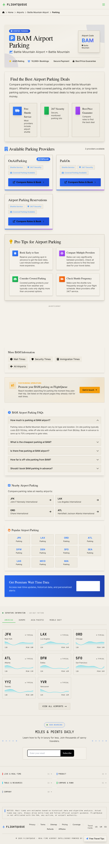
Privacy (32, 824)
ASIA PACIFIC (37, 620)
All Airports (20, 366)
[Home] (3, 12)
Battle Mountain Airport (38, 12)
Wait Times (19, 359)
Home (10, 12)
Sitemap (53, 824)
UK (101, 827)
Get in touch (88, 390)
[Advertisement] (54, 325)
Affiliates (62, 829)
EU (105, 827)
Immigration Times (70, 359)
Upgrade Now (85, 586)
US (96, 827)
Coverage (76, 824)
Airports (20, 12)
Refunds (50, 829)
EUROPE (22, 620)
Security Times (43, 359)
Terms (42, 824)
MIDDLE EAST (56, 620)
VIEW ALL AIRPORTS (52, 706)
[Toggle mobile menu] (103, 4)
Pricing (65, 824)
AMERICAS (9, 620)
